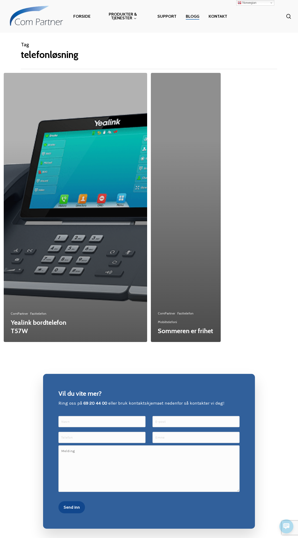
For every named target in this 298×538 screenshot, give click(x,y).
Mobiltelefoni (167, 322)
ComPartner (19, 313)
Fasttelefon (38, 313)
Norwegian (248, 2)
